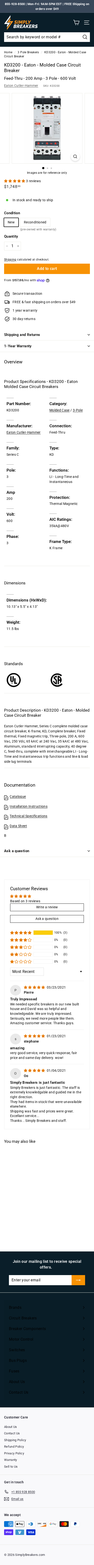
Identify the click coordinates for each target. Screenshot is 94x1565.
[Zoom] (75, 156)
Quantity (11, 236)
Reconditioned (35, 223)
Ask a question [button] (47, 919)
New (11, 222)
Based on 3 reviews (25, 901)
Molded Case (59, 410)
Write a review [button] (47, 907)
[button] (15, 181)
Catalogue (18, 796)
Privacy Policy (14, 1453)
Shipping (10, 259)
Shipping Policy (15, 1440)
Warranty (10, 1460)
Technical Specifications (28, 816)
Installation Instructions (28, 806)
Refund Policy (14, 1446)
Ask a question (16, 851)
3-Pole (78, 410)
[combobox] (47, 37)
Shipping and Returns (22, 335)
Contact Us (12, 1433)
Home (8, 52)
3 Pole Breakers (28, 52)
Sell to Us (11, 1466)
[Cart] (76, 22)
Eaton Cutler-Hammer (21, 85)
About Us (10, 1427)
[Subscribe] (78, 1280)
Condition (12, 213)
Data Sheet (18, 826)
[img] (35, 987)
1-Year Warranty (18, 346)
